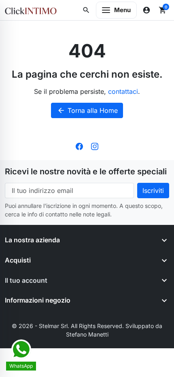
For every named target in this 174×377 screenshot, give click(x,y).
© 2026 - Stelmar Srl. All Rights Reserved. (68, 325)
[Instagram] (95, 145)
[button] (86, 10)
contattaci (123, 91)
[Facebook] (79, 145)
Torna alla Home (87, 110)
